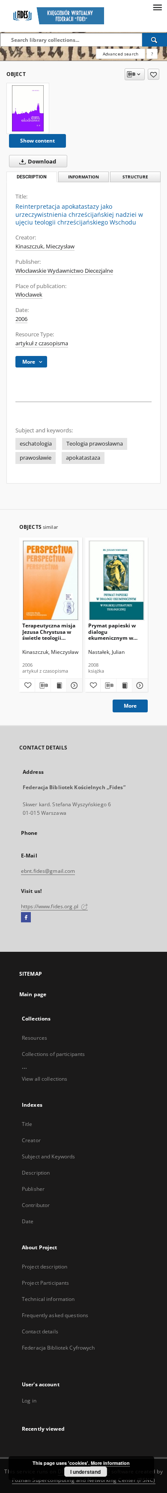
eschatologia (36, 443)
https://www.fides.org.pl (50, 906)
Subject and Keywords (48, 1156)
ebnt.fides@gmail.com (48, 871)
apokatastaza (83, 457)
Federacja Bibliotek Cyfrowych (58, 1347)
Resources (34, 1037)
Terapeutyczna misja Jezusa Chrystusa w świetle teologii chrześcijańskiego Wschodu (48, 631)
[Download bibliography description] (43, 685)
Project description (44, 1266)
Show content (37, 140)
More (130, 705)
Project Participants (45, 1282)
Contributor (36, 1205)
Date (27, 1221)
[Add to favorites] (153, 74)
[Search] (154, 40)
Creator (31, 1140)
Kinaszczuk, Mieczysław (45, 246)
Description (36, 1172)
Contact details (40, 1331)
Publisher (33, 1189)
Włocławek (28, 294)
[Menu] (157, 7)
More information (110, 1463)
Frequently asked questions (55, 1315)
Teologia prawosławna (94, 443)
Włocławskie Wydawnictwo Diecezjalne (64, 270)
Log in (29, 1400)
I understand (85, 1472)
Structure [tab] (135, 177)
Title (27, 1124)
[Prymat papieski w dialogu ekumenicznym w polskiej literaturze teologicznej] (117, 580)
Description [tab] (32, 177)
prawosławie (35, 457)
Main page (32, 994)
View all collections (44, 1078)
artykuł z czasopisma (41, 343)
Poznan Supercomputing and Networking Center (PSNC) (83, 1480)
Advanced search (120, 54)
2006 (21, 319)
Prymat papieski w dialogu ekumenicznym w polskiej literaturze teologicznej (112, 631)
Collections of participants (53, 1054)
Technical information (48, 1299)
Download (41, 161)
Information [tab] (83, 177)
